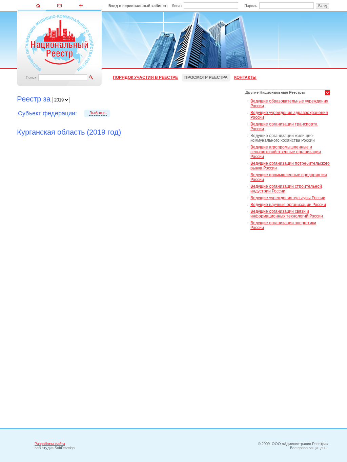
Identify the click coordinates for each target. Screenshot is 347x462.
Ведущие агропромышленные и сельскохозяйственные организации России (285, 152)
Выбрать (97, 113)
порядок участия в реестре (145, 77)
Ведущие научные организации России (288, 204)
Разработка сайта (50, 444)
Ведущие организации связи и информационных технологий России (286, 213)
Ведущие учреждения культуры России (287, 197)
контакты (245, 77)
